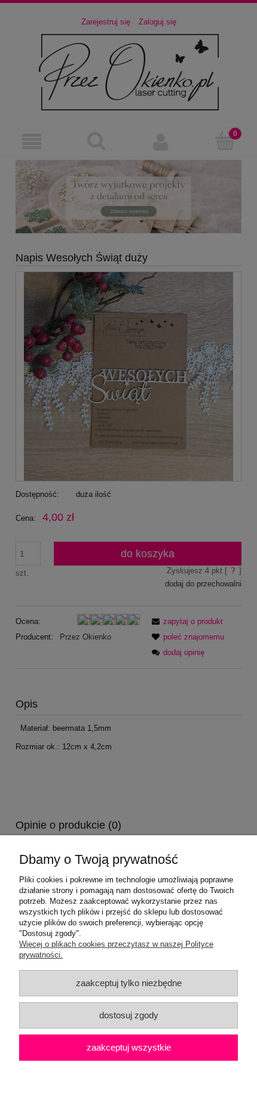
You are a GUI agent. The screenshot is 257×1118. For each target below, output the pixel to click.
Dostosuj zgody (128, 1015)
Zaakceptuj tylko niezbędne (129, 983)
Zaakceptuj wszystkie (129, 1047)
